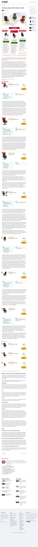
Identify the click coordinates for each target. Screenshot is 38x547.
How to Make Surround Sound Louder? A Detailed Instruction (23, 502)
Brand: (22, 121)
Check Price (23, 88)
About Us (27, 520)
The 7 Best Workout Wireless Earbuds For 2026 (8, 471)
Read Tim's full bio (8, 465)
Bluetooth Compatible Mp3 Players (34, 21)
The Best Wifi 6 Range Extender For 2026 (7, 470)
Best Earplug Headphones (8, 494)
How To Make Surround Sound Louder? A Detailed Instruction (21, 528)
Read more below (22, 50)
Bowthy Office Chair (11, 309)
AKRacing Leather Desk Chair (13, 353)
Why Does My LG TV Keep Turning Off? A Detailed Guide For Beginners (21, 525)
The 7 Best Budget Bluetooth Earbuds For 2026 (8, 469)
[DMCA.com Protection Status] (28, 521)
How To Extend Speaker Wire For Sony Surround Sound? (21, 514)
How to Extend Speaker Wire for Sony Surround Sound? (23, 481)
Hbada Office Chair (22, 38)
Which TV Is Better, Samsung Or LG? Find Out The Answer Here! (23, 491)
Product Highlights (10, 86)
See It (6, 41)
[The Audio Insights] (5, 2)
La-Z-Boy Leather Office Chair (14, 40)
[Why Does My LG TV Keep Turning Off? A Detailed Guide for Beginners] (17, 496)
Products (4, 79)
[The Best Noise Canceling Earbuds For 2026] (3, 483)
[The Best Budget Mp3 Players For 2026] (30, 24)
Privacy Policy (30, 520)
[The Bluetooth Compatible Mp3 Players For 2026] (30, 21)
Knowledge (13, 79)
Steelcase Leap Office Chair (13, 238)
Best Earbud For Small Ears (8, 480)
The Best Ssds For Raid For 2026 (6, 468)
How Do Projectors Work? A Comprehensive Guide (21, 518)
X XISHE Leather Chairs (12, 192)
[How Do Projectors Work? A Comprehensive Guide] (17, 486)
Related (9, 79)
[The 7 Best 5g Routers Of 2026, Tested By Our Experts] (30, 30)
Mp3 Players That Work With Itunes (13, 514)
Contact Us (34, 520)
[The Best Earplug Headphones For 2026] (3, 494)
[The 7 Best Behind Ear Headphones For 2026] (3, 487)
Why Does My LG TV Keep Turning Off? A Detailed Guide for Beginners (23, 497)
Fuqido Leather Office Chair (13, 344)
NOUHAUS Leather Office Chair (6, 39)
